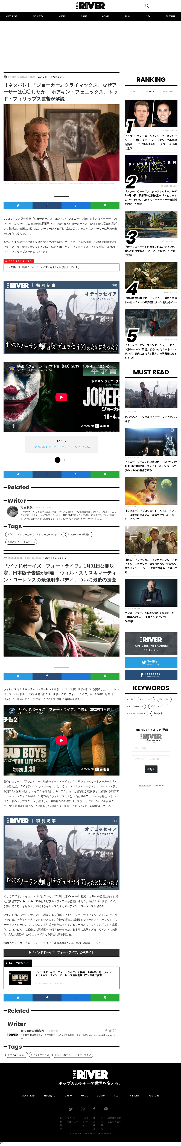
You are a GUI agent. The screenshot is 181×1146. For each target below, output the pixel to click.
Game (84, 16)
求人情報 (102, 1123)
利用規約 (61, 1123)
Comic (106, 16)
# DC (10, 534)
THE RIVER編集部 (15, 558)
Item (148, 16)
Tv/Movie (57, 77)
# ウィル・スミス (17, 1054)
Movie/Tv (38, 16)
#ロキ (130, 699)
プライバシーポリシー (72, 1120)
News (46, 558)
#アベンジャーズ (135, 706)
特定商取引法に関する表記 (114, 1120)
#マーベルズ (146, 699)
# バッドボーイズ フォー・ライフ (73, 1054)
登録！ (151, 769)
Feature (42, 77)
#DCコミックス (158, 706)
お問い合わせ (85, 1122)
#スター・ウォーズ (136, 713)
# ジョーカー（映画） (79, 534)
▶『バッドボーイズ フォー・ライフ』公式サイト (61, 952)
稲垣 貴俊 (12, 77)
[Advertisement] (90, 43)
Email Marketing (145, 785)
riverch (108, 1133)
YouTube (153, 1095)
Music (62, 16)
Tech (127, 16)
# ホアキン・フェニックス (21, 541)
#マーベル (164, 699)
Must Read (12, 16)
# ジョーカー (25, 534)
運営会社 (94, 1123)
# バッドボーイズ (40, 1054)
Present (170, 16)
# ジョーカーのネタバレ (49, 534)
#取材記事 (158, 713)
